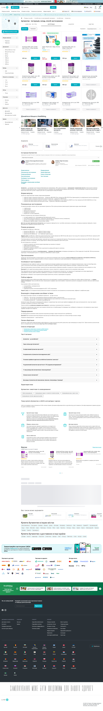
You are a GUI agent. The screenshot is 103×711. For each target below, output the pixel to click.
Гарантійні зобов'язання (37, 622)
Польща (64, 536)
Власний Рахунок (77, 3)
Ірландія (23, 536)
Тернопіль (62, 527)
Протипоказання (25, 176)
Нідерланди (34, 536)
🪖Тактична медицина (77, 11)
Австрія (79, 536)
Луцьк (23, 527)
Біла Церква (34, 525)
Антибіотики (60, 18)
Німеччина (69, 536)
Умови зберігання (45, 172)
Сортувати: (83, 28)
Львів (27, 527)
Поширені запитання (28, 3)
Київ (74, 525)
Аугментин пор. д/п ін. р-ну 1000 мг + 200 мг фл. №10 (30, 103)
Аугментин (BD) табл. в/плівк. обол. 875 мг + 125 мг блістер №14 (30, 48)
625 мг (6, 56)
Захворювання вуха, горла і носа (70, 393)
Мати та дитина (64, 622)
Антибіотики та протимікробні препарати (44, 18)
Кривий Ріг (85, 525)
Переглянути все (97, 447)
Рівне (54, 527)
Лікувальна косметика (36, 11)
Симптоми (62, 635)
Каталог (4, 3)
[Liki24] (5, 699)
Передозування (45, 170)
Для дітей (7, 111)
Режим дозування (26, 174)
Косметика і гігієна (15, 11)
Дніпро (50, 525)
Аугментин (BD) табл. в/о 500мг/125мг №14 (68, 47)
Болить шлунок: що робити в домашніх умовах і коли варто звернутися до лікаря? (27, 129)
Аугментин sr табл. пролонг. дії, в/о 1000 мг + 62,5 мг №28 (50, 103)
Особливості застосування (28, 178)
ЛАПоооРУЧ (63, 626)
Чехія (59, 536)
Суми (58, 527)
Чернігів (29, 530)
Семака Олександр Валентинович (35, 161)
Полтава (49, 527)
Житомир (56, 525)
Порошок (7, 40)
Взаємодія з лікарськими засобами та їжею (30, 183)
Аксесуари (62, 632)
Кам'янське (69, 525)
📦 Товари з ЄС (65, 11)
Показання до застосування (28, 172)
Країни (18, 624)
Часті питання (44, 176)
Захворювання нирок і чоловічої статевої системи (47, 393)
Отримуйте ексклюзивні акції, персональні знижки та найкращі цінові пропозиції (28, 601)
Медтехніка (49, 632)
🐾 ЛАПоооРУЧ (87, 11)
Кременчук (79, 525)
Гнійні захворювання (27, 393)
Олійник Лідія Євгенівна (61, 161)
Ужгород (69, 527)
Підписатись (38, 606)
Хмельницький (89, 527)
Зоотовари (62, 628)
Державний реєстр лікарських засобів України (35, 330)
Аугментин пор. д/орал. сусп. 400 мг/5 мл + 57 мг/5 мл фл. (51, 76)
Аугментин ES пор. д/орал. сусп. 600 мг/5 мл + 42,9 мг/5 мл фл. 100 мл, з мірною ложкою (70, 77)
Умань (73, 527)
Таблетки (7, 43)
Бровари (40, 525)
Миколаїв (32, 527)
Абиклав (30, 144)
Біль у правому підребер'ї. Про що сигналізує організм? (43, 129)
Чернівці (23, 530)
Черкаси (96, 527)
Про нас (36, 3)
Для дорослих (8, 113)
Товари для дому (64, 624)
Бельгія (28, 536)
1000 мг (7, 58)
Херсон (83, 527)
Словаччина (48, 536)
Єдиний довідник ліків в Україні (32, 331)
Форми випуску (25, 170)
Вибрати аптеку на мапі (11, 31)
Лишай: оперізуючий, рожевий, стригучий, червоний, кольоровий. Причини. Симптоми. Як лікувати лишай (77, 129)
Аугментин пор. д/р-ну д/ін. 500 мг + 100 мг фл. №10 (90, 103)
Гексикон (76, 513)
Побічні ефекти (25, 180)
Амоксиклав (54, 144)
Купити (35, 58)
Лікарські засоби (6, 11)
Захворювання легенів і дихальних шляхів (32, 396)
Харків (78, 527)
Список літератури (46, 174)
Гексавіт (30, 513)
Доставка (24, 28)
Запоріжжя (62, 525)
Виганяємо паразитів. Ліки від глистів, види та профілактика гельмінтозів (93, 129)
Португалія (41, 536)
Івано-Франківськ (26, 525)
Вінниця (46, 525)
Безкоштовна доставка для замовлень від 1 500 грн (58, 14)
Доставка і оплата (17, 3)
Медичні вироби (47, 11)
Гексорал (99, 513)
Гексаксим (54, 513)
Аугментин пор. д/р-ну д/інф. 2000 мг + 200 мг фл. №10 (89, 76)
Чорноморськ (35, 530)
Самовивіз (33, 28)
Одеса (37, 527)
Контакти (9, 3)
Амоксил (76, 144)
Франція (54, 536)
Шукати (53, 7)
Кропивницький (93, 525)
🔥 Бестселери (97, 11)
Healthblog (98, 3)
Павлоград (42, 527)
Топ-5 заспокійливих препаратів (60, 129)
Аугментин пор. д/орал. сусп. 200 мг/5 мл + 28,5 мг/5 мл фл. (31, 76)
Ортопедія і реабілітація (52, 635)
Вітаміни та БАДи (26, 11)
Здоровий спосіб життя (65, 630)
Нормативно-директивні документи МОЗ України (36, 329)
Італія (75, 536)
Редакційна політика (37, 624)
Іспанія (84, 536)
